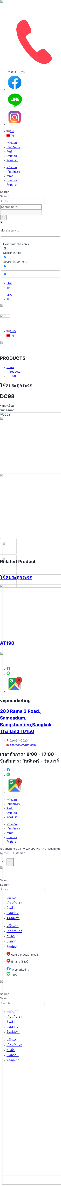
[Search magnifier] (3, 217)
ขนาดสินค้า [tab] (7, 410)
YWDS (8, 853)
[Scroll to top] (3, 862)
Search (4, 191)
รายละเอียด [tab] (7, 405)
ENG (9, 283)
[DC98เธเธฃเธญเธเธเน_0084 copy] (5, 414)
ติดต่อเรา (12, 160)
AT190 (7, 643)
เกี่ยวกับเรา (13, 147)
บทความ (12, 155)
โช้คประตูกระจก (16, 577)
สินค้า (10, 151)
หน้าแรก (12, 142)
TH (8, 287)
